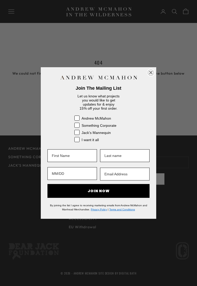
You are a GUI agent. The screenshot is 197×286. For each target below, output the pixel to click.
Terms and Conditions (122, 209)
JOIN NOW (99, 190)
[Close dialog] (150, 72)
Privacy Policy (99, 209)
